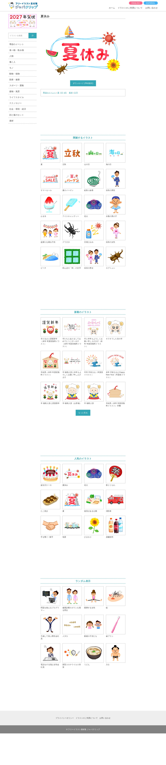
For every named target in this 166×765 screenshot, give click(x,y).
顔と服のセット (16, 114)
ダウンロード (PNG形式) (83, 83)
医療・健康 (14, 79)
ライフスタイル (16, 97)
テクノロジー (15, 103)
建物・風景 (14, 91)
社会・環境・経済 (17, 108)
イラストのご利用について (130, 7)
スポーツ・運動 (16, 85)
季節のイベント (49, 92)
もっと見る (83, 412)
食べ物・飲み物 (16, 49)
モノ (11, 67)
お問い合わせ (151, 7)
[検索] (33, 35)
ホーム (112, 7)
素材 (71, 92)
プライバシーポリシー (65, 718)
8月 (65, 92)
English (136, 3)
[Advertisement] (83, 115)
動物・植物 (14, 73)
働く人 (12, 61)
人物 (11, 55)
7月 (61, 92)
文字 (76, 92)
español (150, 3)
